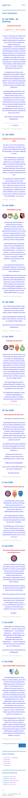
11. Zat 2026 (7, 336)
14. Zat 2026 (8, 134)
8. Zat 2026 (7, 546)
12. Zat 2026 (8, 302)
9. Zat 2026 (7, 482)
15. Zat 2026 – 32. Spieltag (10, 20)
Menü (23, 5)
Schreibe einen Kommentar (16, 128)
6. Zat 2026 (7, 661)
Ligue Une (6, 5)
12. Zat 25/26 (12, 784)
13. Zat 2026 (8, 205)
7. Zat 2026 (7, 622)
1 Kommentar (13, 199)
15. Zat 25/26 (12, 778)
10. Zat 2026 (8, 410)
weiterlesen (15, 125)
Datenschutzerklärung (13, 794)
